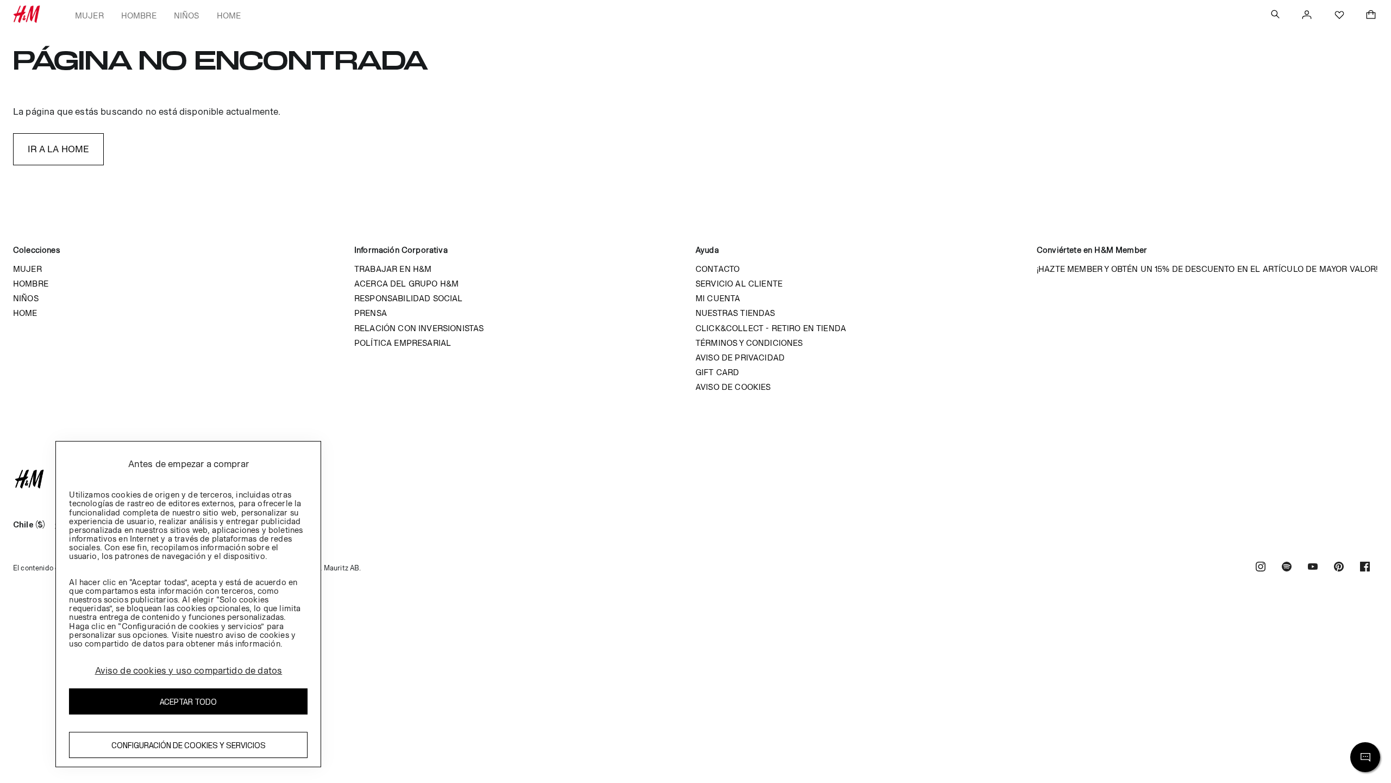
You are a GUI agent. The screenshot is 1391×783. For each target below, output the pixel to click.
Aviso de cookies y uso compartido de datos (189, 670)
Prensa (370, 313)
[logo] (695, 479)
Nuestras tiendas (735, 313)
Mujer (89, 15)
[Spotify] (1286, 568)
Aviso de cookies (733, 386)
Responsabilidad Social (408, 298)
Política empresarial (402, 342)
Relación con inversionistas (419, 328)
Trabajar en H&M (392, 269)
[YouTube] (1312, 568)
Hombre (138, 15)
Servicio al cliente (739, 283)
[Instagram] (1260, 568)
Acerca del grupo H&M (406, 283)
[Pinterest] (1339, 568)
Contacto (718, 269)
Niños (186, 15)
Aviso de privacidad (740, 357)
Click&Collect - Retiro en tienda (771, 328)
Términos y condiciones (749, 342)
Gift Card (717, 372)
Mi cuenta (718, 298)
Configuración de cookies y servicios (188, 745)
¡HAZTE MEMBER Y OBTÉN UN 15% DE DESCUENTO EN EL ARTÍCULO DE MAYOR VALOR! (1207, 269)
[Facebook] (1365, 568)
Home (229, 15)
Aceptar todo (188, 701)
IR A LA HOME (59, 149)
